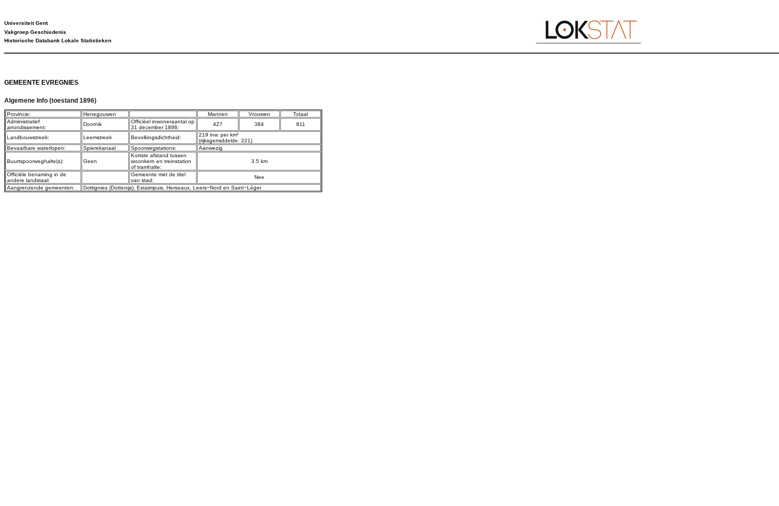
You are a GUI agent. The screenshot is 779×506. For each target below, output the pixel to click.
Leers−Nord (207, 188)
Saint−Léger (246, 188)
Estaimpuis (150, 188)
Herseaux (178, 188)
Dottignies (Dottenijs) (108, 188)
